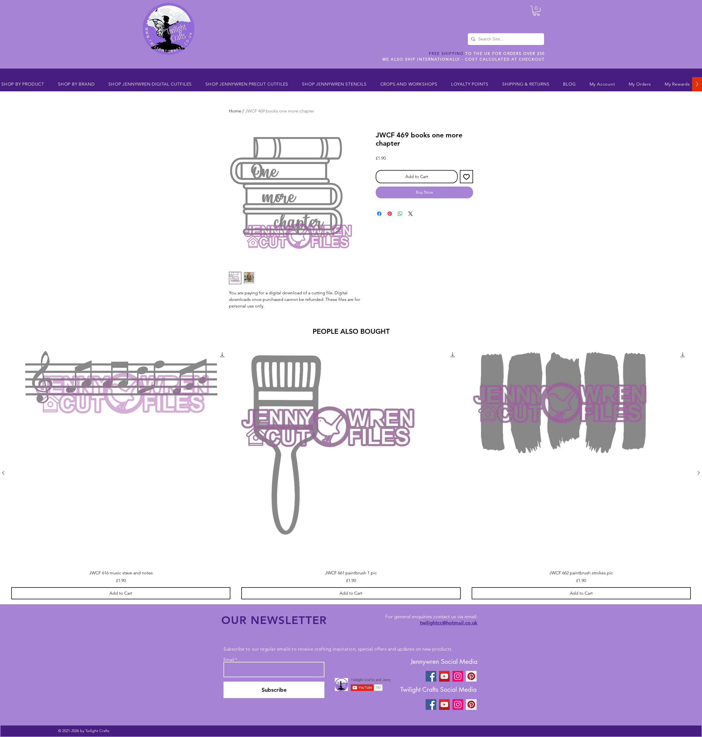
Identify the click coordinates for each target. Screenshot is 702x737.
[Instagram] (457, 676)
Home (235, 111)
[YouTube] (444, 676)
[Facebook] (431, 676)
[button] (536, 11)
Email (228, 659)
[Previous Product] (3, 473)
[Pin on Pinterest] (389, 213)
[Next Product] (698, 473)
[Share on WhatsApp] (400, 213)
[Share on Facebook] (379, 213)
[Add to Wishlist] (466, 176)
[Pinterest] (471, 676)
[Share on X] (410, 213)
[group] (351, 473)
